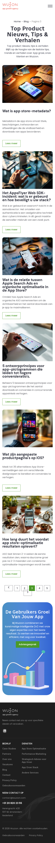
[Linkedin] (4, 731)
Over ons (7, 759)
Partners (6, 754)
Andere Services (30, 772)
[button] (50, 6)
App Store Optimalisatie (34, 748)
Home (17, 21)
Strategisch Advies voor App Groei (34, 760)
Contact (6, 775)
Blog (26, 21)
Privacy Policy (9, 780)
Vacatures (7, 764)
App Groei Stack (30, 767)
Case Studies (9, 748)
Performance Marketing (34, 754)
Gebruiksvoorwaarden (10, 785)
